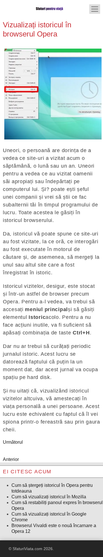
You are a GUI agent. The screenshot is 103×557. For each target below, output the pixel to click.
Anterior (11, 459)
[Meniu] (94, 9)
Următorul (13, 442)
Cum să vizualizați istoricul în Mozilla (48, 496)
